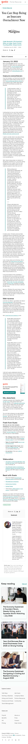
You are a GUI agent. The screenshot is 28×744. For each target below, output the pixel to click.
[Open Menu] (25, 2)
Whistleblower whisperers (12, 481)
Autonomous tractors (11, 484)
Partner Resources (15, 2)
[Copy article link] (14, 50)
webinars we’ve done (19, 403)
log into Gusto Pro (11, 432)
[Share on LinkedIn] (12, 50)
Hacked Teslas (9, 486)
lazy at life (10, 283)
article (14, 81)
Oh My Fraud (6, 401)
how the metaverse (8, 302)
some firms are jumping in (12, 315)
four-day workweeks (18, 281)
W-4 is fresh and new (13, 447)
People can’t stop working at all (11, 133)
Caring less (9, 281)
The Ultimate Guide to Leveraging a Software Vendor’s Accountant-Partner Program (15, 468)
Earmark (5, 416)
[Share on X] (9, 50)
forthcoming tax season (17, 261)
